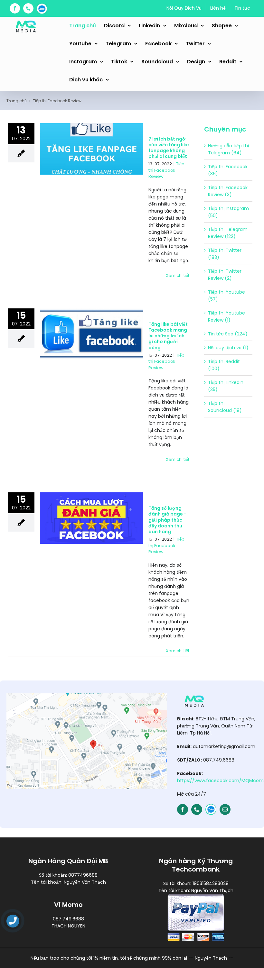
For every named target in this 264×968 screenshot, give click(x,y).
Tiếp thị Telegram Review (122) (228, 233)
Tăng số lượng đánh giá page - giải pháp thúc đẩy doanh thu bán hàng (167, 520)
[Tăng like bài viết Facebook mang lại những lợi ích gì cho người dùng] (91, 334)
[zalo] (210, 809)
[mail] (225, 809)
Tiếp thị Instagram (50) (228, 212)
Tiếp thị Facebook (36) (228, 170)
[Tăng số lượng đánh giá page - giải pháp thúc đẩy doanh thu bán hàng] (91, 518)
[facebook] (182, 809)
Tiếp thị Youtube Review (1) (226, 316)
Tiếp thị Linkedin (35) (225, 386)
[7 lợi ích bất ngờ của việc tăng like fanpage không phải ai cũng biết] (91, 149)
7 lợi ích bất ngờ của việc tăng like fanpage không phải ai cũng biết (168, 148)
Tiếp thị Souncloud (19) (225, 407)
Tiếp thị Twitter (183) (224, 253)
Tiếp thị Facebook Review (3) (228, 191)
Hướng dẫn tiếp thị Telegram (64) (228, 149)
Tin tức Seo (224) (228, 334)
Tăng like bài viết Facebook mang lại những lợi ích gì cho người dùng (168, 336)
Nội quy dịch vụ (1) (228, 347)
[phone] (196, 809)
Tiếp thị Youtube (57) (226, 295)
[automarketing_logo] (194, 695)
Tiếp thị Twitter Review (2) (224, 274)
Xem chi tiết (177, 275)
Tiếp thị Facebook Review (166, 170)
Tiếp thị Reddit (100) (224, 365)
